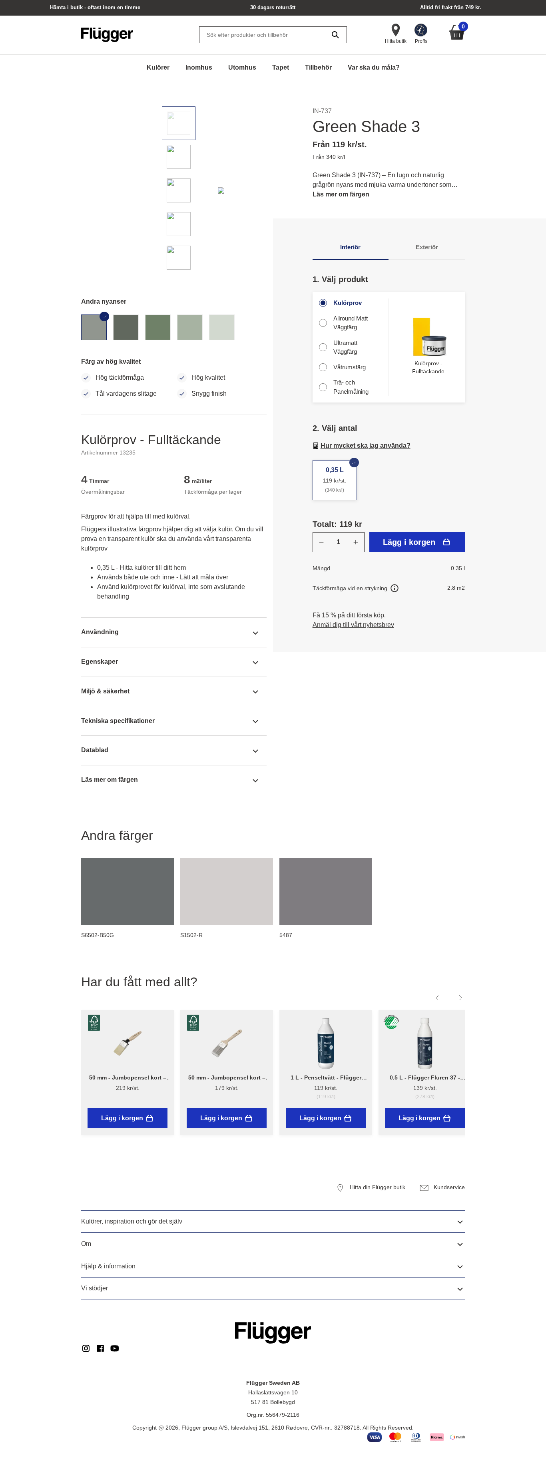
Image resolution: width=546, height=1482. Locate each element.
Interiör (350, 247)
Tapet (280, 67)
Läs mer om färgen (341, 194)
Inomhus (198, 67)
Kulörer (158, 67)
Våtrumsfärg (349, 367)
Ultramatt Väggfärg (345, 347)
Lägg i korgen (409, 542)
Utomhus (242, 67)
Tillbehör (318, 67)
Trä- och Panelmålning (351, 387)
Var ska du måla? (374, 67)
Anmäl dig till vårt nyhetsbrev (353, 624)
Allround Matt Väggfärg (350, 323)
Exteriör (427, 247)
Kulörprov (347, 302)
